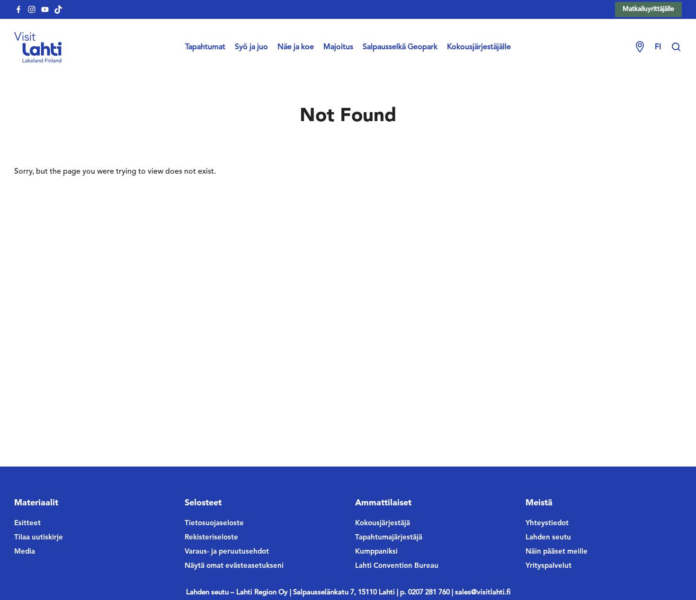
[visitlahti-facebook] (18, 9)
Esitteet (27, 523)
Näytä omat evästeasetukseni (234, 566)
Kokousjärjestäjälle (479, 47)
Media (24, 552)
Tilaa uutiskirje (38, 537)
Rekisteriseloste (211, 537)
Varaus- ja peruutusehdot (227, 552)
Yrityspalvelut (548, 566)
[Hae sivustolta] (676, 47)
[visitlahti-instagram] (31, 9)
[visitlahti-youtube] (45, 9)
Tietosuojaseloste (214, 523)
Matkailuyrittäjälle (648, 9)
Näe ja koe (295, 47)
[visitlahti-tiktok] (58, 9)
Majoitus (338, 47)
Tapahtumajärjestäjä (388, 537)
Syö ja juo (251, 47)
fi (658, 47)
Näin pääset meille (557, 552)
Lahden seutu (548, 537)
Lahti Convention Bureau (396, 566)
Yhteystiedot (547, 523)
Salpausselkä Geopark (400, 47)
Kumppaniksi (376, 552)
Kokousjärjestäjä (382, 523)
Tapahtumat (205, 47)
